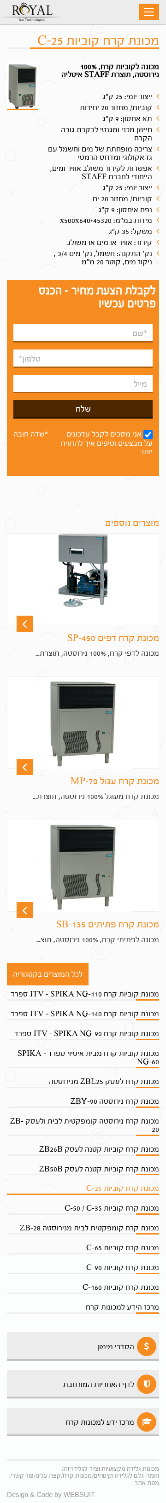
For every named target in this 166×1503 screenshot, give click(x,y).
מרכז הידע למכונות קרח (122, 1307)
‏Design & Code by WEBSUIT (51, 1494)
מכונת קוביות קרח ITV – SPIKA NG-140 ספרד (85, 1013)
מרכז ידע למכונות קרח (99, 1422)
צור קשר (23, 1476)
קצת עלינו (48, 1476)
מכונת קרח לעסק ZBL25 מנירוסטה (104, 1081)
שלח (83, 409)
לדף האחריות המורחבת (98, 1384)
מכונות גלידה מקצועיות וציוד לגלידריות (111, 1469)
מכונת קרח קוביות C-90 (122, 1267)
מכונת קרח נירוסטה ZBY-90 (115, 1101)
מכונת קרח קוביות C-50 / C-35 (112, 1208)
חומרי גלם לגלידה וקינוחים (126, 1476)
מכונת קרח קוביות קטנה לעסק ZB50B (99, 1169)
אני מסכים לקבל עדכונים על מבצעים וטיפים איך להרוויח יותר (107, 443)
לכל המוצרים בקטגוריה (48, 974)
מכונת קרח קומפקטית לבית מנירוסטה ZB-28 (89, 1227)
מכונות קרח (77, 1476)
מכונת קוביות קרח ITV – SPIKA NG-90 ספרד (86, 1033)
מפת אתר (147, 1483)
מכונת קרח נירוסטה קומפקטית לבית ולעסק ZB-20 (84, 1125)
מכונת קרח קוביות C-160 (121, 1287)
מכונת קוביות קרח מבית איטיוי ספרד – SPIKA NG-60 (88, 1057)
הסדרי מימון (115, 1346)
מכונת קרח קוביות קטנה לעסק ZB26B (99, 1149)
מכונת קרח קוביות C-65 (122, 1247)
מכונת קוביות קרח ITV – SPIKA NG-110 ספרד (85, 994)
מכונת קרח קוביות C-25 (122, 1188)
